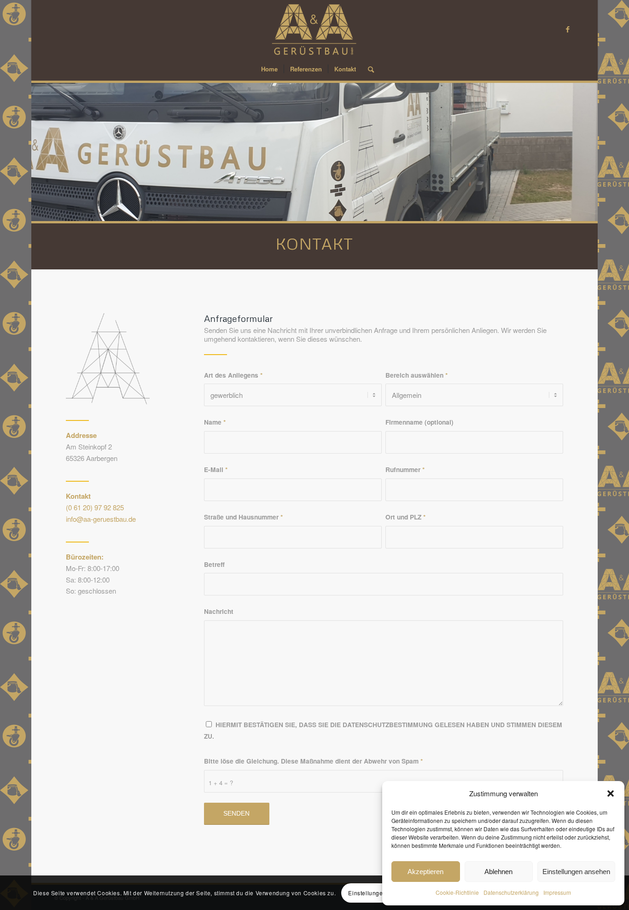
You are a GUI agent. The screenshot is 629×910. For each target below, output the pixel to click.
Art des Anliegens (233, 374)
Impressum (557, 892)
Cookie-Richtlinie (457, 892)
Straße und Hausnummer (243, 516)
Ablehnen (498, 871)
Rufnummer (405, 469)
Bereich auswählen (416, 374)
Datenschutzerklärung (511, 892)
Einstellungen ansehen (576, 871)
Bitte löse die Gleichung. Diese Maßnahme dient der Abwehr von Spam (313, 760)
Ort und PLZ (405, 516)
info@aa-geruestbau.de (101, 519)
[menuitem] (269, 69)
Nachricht (218, 611)
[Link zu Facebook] (568, 29)
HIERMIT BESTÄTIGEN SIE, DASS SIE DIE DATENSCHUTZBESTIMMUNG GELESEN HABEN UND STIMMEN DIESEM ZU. (383, 730)
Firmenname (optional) (419, 421)
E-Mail (215, 469)
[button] (610, 793)
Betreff (214, 564)
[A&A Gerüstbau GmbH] (314, 29)
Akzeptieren (425, 871)
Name (215, 421)
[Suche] (368, 69)
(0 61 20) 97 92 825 (95, 507)
